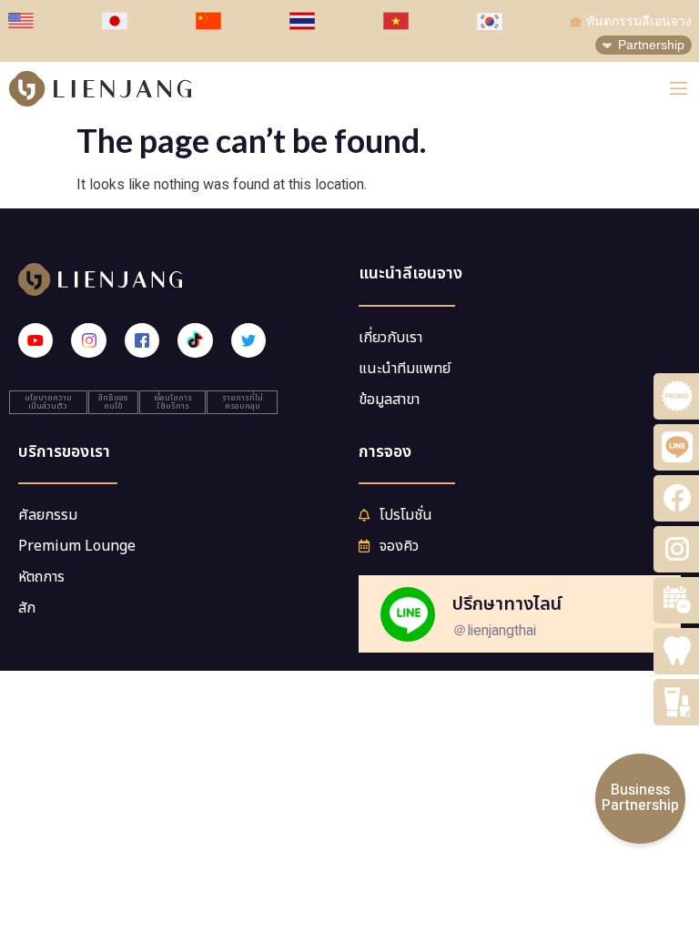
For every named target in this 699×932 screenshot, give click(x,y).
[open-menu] (678, 88)
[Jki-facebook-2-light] (142, 340)
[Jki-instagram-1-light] (88, 340)
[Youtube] (35, 340)
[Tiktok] (194, 340)
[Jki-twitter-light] (248, 340)
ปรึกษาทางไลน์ (507, 604)
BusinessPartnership (640, 798)
